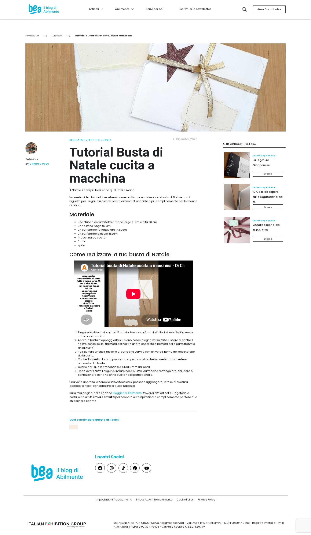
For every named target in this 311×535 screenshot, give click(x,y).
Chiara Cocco (39, 164)
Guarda (268, 174)
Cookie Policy (185, 499)
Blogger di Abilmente (127, 393)
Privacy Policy (206, 499)
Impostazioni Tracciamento (114, 499)
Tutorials (56, 35)
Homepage (32, 35)
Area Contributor (269, 9)
